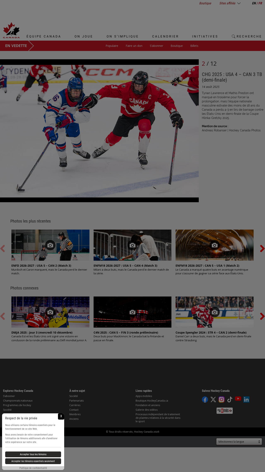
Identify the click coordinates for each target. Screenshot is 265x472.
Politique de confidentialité (33, 468)
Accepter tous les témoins (33, 454)
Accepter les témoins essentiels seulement (33, 461)
